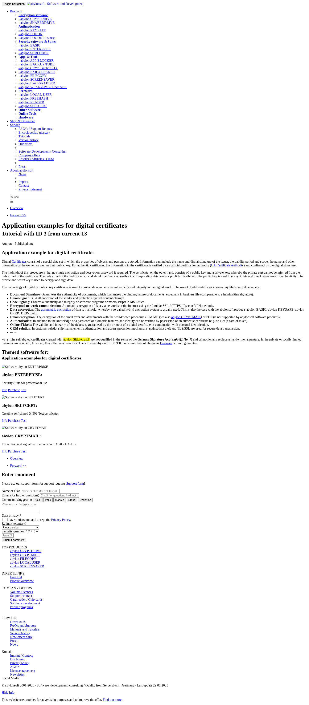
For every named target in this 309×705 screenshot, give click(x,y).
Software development (25, 603)
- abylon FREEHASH (33, 98)
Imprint (23, 182)
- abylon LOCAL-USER (35, 94)
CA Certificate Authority (227, 265)
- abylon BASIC (29, 45)
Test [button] (23, 390)
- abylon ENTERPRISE (34, 49)
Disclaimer (17, 659)
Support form (75, 483)
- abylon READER (31, 102)
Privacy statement (30, 189)
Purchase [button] (14, 390)
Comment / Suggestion (17, 499)
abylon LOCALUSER (25, 562)
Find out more (112, 699)
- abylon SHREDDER (33, 53)
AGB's (14, 667)
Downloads (17, 622)
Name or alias (11, 491)
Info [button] (4, 390)
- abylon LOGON (30, 34)
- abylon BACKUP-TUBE (36, 64)
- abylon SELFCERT (32, 106)
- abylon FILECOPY (32, 75)
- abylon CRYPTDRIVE (35, 19)
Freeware (166, 343)
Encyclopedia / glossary (34, 132)
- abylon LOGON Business (36, 38)
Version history (28, 140)
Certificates (19, 261)
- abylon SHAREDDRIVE (36, 22)
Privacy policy (19, 663)
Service (15, 125)
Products (16, 11)
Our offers (25, 144)
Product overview (22, 581)
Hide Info (8, 692)
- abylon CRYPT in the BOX (38, 68)
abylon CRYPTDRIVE (25, 551)
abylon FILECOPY (23, 558)
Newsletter (17, 674)
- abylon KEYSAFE (32, 30)
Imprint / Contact (21, 655)
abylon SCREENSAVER (27, 566)
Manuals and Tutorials (25, 629)
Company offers (29, 155)
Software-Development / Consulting (42, 151)
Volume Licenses (21, 592)
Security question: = (20, 531)
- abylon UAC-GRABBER (36, 83)
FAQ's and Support (23, 625)
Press (21, 166)
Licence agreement (22, 670)
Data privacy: (11, 515)
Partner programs (21, 607)
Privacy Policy (60, 519)
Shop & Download (22, 121)
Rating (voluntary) (14, 523)
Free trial (16, 577)
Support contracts (21, 595)
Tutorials (24, 136)
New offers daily (21, 637)
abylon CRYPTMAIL (186, 317)
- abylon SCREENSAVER (36, 79)
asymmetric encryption (56, 309)
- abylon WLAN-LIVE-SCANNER (42, 87)
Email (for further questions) (20, 495)
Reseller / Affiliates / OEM (36, 159)
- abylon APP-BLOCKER (36, 60)
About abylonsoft (21, 170)
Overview (16, 208)
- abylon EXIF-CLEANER (36, 72)
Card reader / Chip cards (26, 599)
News (22, 174)
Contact (23, 185)
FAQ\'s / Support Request (35, 128)
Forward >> (18, 215)
